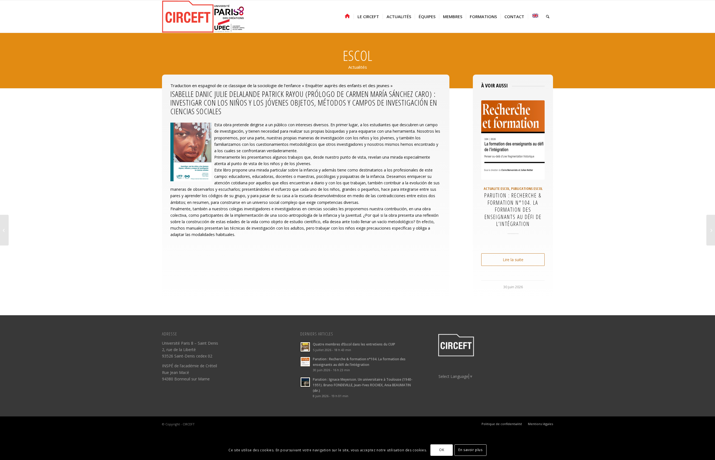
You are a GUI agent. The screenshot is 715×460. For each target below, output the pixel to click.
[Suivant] (536, 173)
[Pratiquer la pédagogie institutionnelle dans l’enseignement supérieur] (710, 230)
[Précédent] (489, 173)
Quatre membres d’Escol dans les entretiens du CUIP (354, 344)
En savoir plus (470, 449)
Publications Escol (526, 188)
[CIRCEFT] (203, 16)
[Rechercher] (547, 16)
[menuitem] (347, 16)
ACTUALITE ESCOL (496, 188)
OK (441, 449)
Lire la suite (513, 259)
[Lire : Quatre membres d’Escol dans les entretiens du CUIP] (305, 347)
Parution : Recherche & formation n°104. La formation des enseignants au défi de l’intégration (513, 210)
